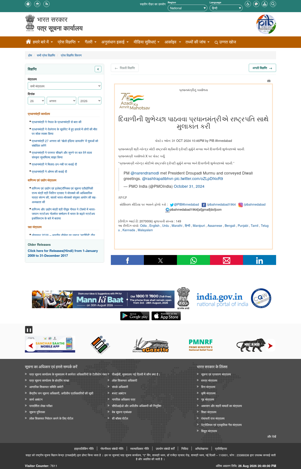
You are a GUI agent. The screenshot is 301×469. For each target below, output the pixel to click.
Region (172, 2)
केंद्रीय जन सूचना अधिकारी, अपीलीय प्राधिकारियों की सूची (61, 393)
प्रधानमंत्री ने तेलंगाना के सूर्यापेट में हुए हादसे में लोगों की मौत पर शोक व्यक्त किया (64, 131)
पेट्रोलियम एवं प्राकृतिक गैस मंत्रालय (221, 424)
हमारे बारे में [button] (41, 42)
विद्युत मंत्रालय (209, 430)
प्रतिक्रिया (221, 448)
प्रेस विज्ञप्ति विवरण (71, 55)
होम (30, 55)
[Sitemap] (264, 3)
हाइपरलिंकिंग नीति (84, 448)
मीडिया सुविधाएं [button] (145, 42)
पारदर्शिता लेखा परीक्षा (40, 405)
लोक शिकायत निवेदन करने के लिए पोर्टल (51, 418)
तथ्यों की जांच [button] (196, 42)
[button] (248, 3)
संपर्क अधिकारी (120, 386)
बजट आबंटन (119, 393)
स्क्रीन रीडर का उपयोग (152, 4)
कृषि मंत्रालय (208, 393)
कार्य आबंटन (36, 399)
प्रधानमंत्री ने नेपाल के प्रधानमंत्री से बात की (56, 122)
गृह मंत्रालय (207, 399)
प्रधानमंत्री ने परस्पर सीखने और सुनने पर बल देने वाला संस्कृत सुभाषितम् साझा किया (62, 154)
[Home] (28, 42)
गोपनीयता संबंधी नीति (111, 448)
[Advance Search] (273, 3)
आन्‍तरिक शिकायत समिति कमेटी (46, 386)
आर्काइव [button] (170, 42)
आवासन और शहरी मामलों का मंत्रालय (221, 405)
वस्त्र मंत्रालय (209, 380)
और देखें (271, 436)
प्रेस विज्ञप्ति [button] (67, 42)
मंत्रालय (32, 79)
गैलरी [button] (88, 42)
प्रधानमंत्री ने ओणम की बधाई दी (49, 171)
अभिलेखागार (201, 448)
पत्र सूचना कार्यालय (60, 27)
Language (215, 2)
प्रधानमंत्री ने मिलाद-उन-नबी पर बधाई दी (54, 164)
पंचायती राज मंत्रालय (213, 418)
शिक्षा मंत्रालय (208, 411)
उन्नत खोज (227, 42)
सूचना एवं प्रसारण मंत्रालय (216, 374)
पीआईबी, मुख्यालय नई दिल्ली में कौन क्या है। (136, 374)
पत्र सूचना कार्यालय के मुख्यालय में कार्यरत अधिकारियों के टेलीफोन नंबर (68, 374)
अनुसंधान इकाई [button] (112, 42)
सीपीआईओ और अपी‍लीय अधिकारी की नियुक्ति (136, 405)
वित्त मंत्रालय (208, 386)
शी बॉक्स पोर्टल (120, 418)
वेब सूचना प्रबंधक (122, 411)
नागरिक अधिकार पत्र (123, 399)
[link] (103, 298)
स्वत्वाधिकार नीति (139, 448)
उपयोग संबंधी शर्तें (165, 448)
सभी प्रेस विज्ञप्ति (46, 55)
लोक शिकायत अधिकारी (124, 380)
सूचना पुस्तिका (37, 411)
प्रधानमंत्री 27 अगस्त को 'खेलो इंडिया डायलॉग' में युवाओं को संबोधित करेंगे (65, 143)
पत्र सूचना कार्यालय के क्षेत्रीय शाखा (49, 380)
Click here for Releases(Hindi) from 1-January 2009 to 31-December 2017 (63, 253)
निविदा (184, 448)
